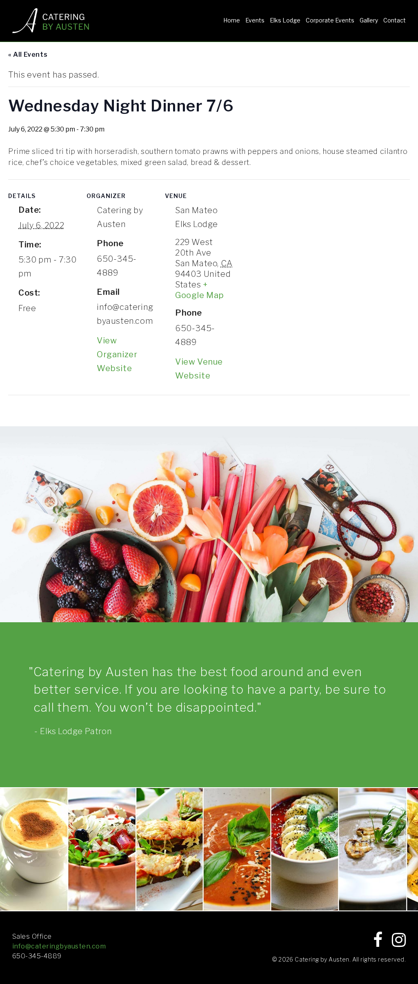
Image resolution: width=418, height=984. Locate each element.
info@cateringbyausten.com (59, 946)
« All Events (27, 54)
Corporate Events (330, 20)
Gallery (369, 20)
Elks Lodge (285, 20)
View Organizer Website (117, 354)
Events (255, 20)
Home (231, 20)
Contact (394, 20)
